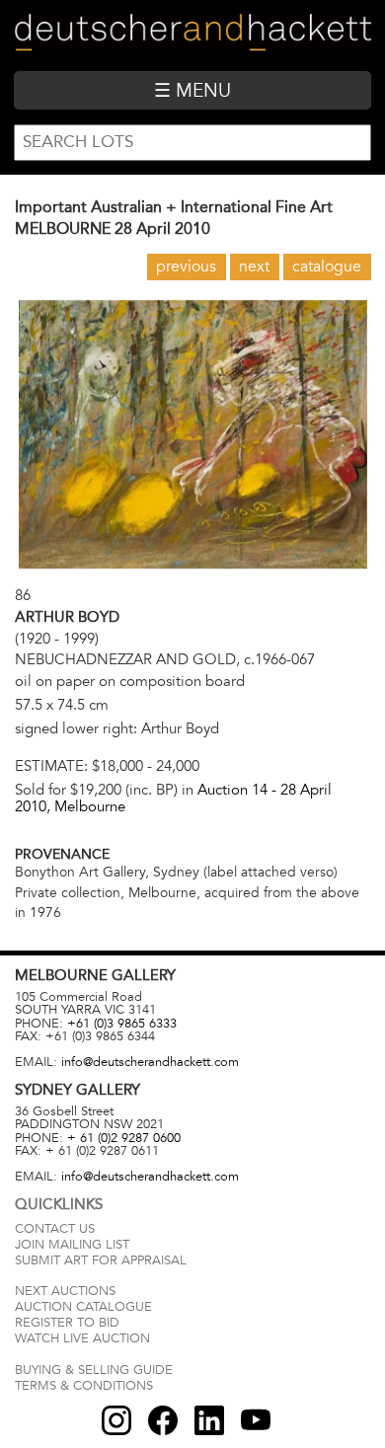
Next (254, 266)
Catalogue (326, 266)
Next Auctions (65, 1291)
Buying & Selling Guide (94, 1370)
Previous (186, 266)
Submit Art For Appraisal (101, 1260)
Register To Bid (67, 1323)
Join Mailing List (72, 1245)
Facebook (163, 1420)
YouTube (255, 1420)
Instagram (116, 1420)
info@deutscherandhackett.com (150, 1062)
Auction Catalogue (83, 1307)
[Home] (192, 35)
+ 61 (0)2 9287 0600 (124, 1138)
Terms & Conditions (84, 1386)
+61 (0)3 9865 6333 (122, 1023)
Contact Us (55, 1229)
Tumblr (209, 1420)
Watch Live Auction (82, 1338)
